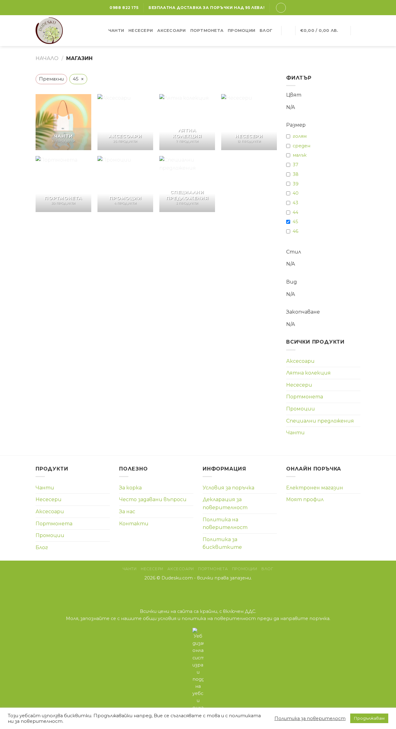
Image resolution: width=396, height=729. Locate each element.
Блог (266, 30)
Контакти (133, 524)
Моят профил (305, 499)
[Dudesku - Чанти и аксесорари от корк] (55, 30)
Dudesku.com (177, 578)
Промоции (241, 30)
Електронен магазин (314, 488)
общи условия (159, 618)
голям (300, 136)
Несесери (140, 30)
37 (295, 164)
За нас (127, 511)
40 (296, 193)
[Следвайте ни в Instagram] (198, 590)
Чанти (116, 30)
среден (301, 146)
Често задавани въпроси (153, 499)
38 (296, 174)
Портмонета (207, 30)
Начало (47, 58)
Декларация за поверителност (225, 503)
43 (295, 203)
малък (300, 155)
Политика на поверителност (225, 524)
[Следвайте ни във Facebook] (190, 590)
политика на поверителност (219, 618)
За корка (130, 488)
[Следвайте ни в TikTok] (206, 590)
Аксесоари (171, 30)
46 (295, 231)
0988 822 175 (124, 7)
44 (295, 212)
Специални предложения (320, 421)
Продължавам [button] (369, 718)
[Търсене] (288, 31)
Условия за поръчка (228, 488)
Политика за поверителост (310, 718)
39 (296, 184)
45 (295, 221)
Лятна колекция (308, 373)
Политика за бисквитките (222, 543)
